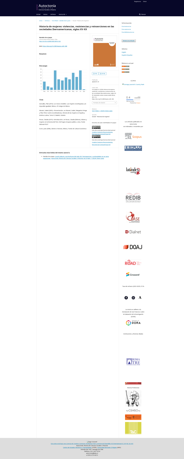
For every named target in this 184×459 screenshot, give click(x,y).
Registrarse (137, 1)
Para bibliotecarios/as (128, 32)
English (124, 52)
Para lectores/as (126, 26)
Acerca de (62, 14)
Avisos (45, 14)
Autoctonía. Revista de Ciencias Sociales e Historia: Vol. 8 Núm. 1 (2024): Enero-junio (77, 158)
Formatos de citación (99, 103)
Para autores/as (126, 29)
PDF (96, 73)
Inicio (40, 21)
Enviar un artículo (128, 41)
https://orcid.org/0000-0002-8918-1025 (50, 41)
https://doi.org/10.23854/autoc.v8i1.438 (55, 46)
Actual (38, 14)
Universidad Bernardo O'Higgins (107, 447)
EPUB (103, 73)
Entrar (145, 1)
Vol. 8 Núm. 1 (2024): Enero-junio (61, 21)
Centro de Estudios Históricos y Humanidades (77, 447)
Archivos (53, 14)
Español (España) (127, 55)
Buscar (143, 14)
